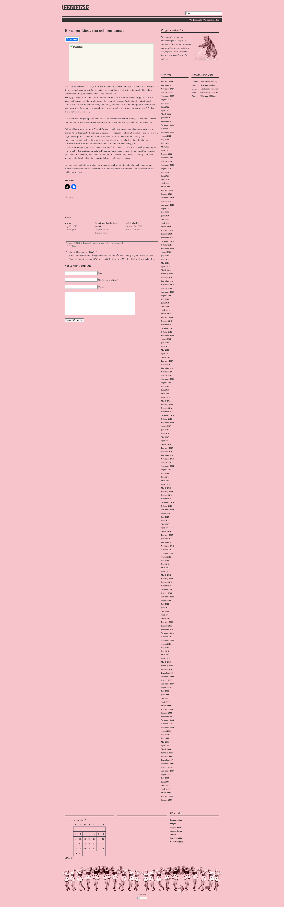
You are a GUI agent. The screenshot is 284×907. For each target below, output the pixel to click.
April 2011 (165, 615)
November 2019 (167, 241)
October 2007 (166, 767)
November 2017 (167, 328)
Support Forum (176, 831)
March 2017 (166, 357)
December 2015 (167, 411)
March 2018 (166, 313)
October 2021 (166, 161)
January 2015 (166, 451)
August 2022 (166, 136)
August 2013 (166, 513)
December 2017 (167, 324)
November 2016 (167, 371)
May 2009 (165, 698)
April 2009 (165, 702)
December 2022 (167, 121)
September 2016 (167, 379)
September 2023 (167, 96)
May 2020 (165, 219)
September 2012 (167, 553)
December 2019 (167, 237)
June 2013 (165, 520)
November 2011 (167, 589)
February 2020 (167, 230)
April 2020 (165, 223)
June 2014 (165, 477)
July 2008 (165, 734)
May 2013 (165, 524)
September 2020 (167, 205)
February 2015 (167, 448)
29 (103, 848)
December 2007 (167, 760)
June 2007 (165, 782)
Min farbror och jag (209, 81)
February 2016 (167, 404)
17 (80, 843)
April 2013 (165, 527)
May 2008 (165, 742)
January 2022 (166, 154)
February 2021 (167, 190)
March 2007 (166, 792)
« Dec (67, 857)
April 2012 (165, 571)
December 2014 (167, 455)
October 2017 (166, 332)
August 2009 (166, 687)
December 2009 (167, 673)
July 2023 (165, 103)
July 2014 (165, 473)
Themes (173, 834)
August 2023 (166, 99)
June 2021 (165, 176)
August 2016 (166, 382)
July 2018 (165, 299)
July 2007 (165, 778)
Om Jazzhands (195, 19)
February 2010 (167, 665)
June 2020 (165, 215)
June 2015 (165, 433)
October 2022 (166, 128)
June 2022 (165, 143)
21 (98, 843)
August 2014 (166, 469)
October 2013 (166, 506)
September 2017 (167, 335)
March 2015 (166, 444)
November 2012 (167, 546)
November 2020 (167, 197)
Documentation (176, 820)
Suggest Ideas (175, 827)
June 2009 (165, 694)
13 (94, 838)
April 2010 (165, 658)
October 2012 (166, 549)
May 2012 (165, 567)
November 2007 (167, 763)
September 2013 (167, 509)
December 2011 (167, 585)
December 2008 (167, 716)
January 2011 (166, 626)
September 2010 (167, 640)
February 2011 (167, 622)
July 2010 (165, 647)
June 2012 (165, 564)
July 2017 (165, 342)
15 (103, 838)
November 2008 (167, 720)
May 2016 (165, 393)
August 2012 (166, 557)
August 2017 (166, 339)
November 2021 (167, 157)
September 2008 (167, 727)
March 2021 (166, 186)
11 (85, 838)
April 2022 (165, 150)
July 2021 (165, 172)
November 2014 (167, 459)
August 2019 (166, 252)
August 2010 (166, 644)
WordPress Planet (177, 841)
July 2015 (165, 429)
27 (94, 848)
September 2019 (167, 248)
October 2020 (166, 201)
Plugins (173, 823)
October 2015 (166, 419)
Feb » (73, 857)
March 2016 (166, 401)
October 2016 (166, 375)
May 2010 (165, 654)
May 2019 (165, 263)
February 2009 (167, 709)
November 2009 (167, 676)
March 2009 (166, 705)
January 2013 (166, 538)
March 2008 (166, 749)
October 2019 (166, 245)
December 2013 (167, 498)
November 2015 (167, 415)
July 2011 (165, 604)
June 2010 (165, 651)
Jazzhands (75, 7)
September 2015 (167, 422)
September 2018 (167, 292)
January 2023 (166, 117)
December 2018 (167, 281)
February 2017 (167, 361)
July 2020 (165, 212)
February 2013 (167, 535)
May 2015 (165, 437)
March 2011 (166, 618)
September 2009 (167, 684)
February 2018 (167, 317)
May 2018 (165, 306)
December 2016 (167, 368)
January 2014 (166, 495)
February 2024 (167, 81)
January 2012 (166, 582)
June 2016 (165, 390)
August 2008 (166, 731)
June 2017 (165, 346)
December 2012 (167, 542)
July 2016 (165, 386)
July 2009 (165, 691)
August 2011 (166, 600)
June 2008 (165, 738)
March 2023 (166, 114)
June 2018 (165, 303)
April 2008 (165, 745)
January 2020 (166, 234)
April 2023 (165, 110)
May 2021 (165, 179)
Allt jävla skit (132, 222)
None (74, 246)
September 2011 (167, 596)
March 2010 (166, 662)
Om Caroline (208, 19)
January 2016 (166, 408)
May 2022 (165, 147)
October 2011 (166, 593)
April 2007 (165, 789)
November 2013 (167, 502)
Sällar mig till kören (208, 85)
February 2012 (167, 578)
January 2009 (166, 713)
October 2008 (166, 723)
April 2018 (165, 310)
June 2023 (165, 107)
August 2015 (166, 426)
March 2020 (166, 226)
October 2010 (166, 636)
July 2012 (165, 560)
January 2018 (166, 321)
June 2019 (165, 259)
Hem (217, 19)
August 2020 (166, 208)
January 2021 (166, 194)
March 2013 (166, 531)
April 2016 (165, 397)
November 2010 (167, 633)
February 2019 (167, 273)
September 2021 (167, 165)
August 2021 (166, 168)
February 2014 (167, 491)
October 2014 (166, 462)
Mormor (68, 222)
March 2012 (166, 575)
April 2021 (165, 183)
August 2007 (166, 774)
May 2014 (165, 480)
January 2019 (166, 277)
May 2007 (165, 785)
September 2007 (167, 771)
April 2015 (165, 440)
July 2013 (165, 517)
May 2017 (165, 350)
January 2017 (166, 364)
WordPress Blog (176, 838)
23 (75, 848)
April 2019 (165, 266)
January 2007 (166, 800)
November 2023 (167, 89)
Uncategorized (104, 243)
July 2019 (165, 255)
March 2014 (166, 488)
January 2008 (166, 756)
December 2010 (167, 629)
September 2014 (167, 466)
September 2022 (167, 132)
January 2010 (166, 669)
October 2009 (166, 680)
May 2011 (165, 611)
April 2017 (165, 353)
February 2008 (167, 752)
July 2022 (165, 139)
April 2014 (165, 484)
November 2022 (167, 125)
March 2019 (166, 270)
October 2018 (166, 288)
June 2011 (165, 607)
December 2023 (167, 85)
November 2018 (167, 284)
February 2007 (167, 796)
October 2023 (166, 92)
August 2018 (166, 295)
